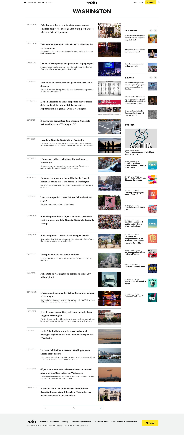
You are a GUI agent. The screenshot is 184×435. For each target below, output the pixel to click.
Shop (135, 2)
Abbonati (151, 2)
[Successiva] (155, 31)
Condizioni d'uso (101, 421)
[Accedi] (159, 2)
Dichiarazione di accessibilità (124, 421)
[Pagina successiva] (101, 408)
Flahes (129, 77)
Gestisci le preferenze (81, 421)
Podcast (41, 2)
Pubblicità (54, 421)
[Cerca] (46, 2)
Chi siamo (43, 421)
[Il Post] (92, 2)
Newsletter (32, 2)
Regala (141, 2)
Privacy (65, 421)
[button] (45, 408)
